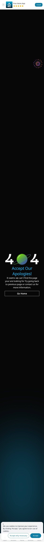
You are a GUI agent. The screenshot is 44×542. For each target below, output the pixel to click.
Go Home (22, 293)
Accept (35, 535)
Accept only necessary (18, 535)
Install (39, 5)
